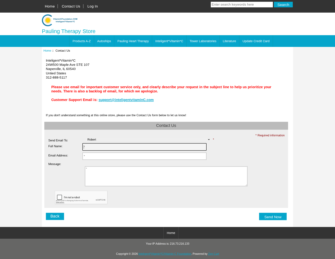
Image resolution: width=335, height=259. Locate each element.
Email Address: (58, 155)
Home (50, 6)
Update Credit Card (256, 41)
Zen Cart (213, 253)
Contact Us (71, 6)
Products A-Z (82, 41)
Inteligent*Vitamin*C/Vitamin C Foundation (165, 253)
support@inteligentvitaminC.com (126, 100)
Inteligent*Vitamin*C (169, 41)
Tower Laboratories (203, 41)
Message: (54, 164)
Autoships (104, 41)
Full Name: (55, 146)
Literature (229, 41)
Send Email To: (58, 140)
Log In (92, 6)
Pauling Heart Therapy (133, 41)
